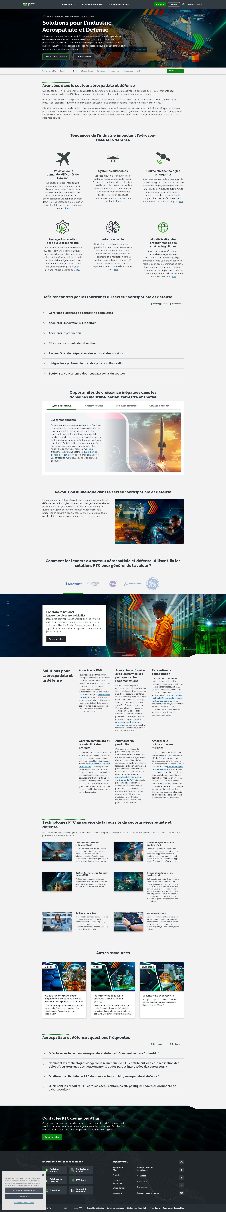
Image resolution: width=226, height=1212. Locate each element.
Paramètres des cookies (173, 1208)
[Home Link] (43, 17)
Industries (50, 17)
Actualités (141, 1176)
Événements (142, 1187)
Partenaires (142, 1181)
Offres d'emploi (119, 1188)
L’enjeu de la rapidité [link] (56, 56)
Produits (116, 1175)
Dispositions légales (95, 1208)
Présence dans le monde (148, 1193)
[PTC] (47, 1208)
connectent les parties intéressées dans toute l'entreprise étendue (167, 698)
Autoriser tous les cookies (24, 1190)
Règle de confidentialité (137, 1208)
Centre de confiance (115, 1208)
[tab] (61, 406)
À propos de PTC (118, 1168)
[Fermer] (43, 1175)
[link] (175, 71)
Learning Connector (117, 1181)
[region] (24, 1190)
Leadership (118, 1193)
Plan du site (155, 1208)
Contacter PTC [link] (84, 56)
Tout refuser (24, 1197)
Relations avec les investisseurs (145, 1168)
